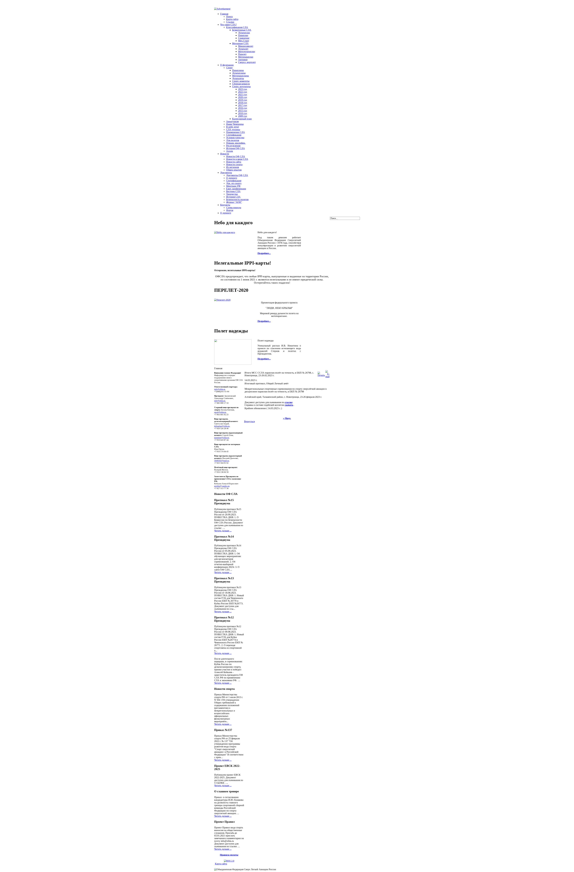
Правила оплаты (229, 855)
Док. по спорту (234, 183)
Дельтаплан (244, 32)
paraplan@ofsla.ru (221, 437)
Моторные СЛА (240, 43)
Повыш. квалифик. (236, 143)
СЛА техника (233, 129)
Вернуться (249, 421)
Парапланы (238, 70)
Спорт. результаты (241, 86)
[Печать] (321, 373)
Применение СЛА (235, 132)
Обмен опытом (234, 170)
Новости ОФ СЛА (235, 156)
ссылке (289, 402)
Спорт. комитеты (240, 81)
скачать (289, 405)
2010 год (242, 113)
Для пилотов (232, 140)
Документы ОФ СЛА (237, 175)
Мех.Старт (243, 40)
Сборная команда (241, 84)
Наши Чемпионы (235, 124)
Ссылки (230, 22)
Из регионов (232, 167)
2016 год (242, 108)
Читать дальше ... (223, 530)
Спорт (229, 67)
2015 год (242, 110)
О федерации (227, 65)
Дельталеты (238, 78)
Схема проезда (233, 207)
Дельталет (243, 49)
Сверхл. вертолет (247, 62)
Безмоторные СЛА (241, 30)
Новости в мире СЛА (237, 159)
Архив (229, 151)
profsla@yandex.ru (222, 486)
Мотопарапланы (240, 75)
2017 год (242, 105)
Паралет (242, 54)
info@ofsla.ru (219, 389)
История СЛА (233, 197)
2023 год (242, 89)
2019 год (242, 100)
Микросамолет (245, 46)
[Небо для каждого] (224, 232)
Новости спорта (234, 164)
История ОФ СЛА (235, 148)
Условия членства (235, 137)
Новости (224, 153)
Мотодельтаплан (246, 51)
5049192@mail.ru (221, 460)
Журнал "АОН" (234, 202)
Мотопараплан (245, 57)
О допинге (231, 178)
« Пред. (287, 418)
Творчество (232, 194)
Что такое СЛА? (228, 24)
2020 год (242, 97)
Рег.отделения (233, 145)
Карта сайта (232, 19)
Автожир (243, 59)
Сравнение (243, 38)
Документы (226, 172)
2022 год (242, 92)
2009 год (242, 116)
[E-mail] (327, 373)
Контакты (225, 205)
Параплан (243, 35)
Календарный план (242, 118)
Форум (229, 210)
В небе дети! (232, 127)
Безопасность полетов (237, 199)
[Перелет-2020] (222, 300)
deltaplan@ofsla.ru (222, 426)
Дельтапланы (239, 73)
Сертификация (233, 135)
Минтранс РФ (233, 186)
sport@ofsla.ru (220, 412)
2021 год (242, 94)
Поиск (229, 16)
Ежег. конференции (236, 188)
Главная (224, 14)
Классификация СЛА (237, 27)
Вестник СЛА (233, 191)
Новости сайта (233, 162)
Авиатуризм (232, 121)
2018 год (242, 102)
